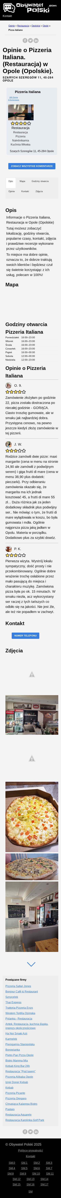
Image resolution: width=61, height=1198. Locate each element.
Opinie (11, 26)
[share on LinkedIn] (36, 42)
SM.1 (24, 1162)
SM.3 (49, 1162)
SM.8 (10, 1173)
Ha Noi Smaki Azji (16, 1033)
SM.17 (44, 1184)
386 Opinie (13, 97)
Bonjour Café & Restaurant (21, 991)
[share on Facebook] (25, 42)
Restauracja (23, 26)
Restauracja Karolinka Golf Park (24, 1120)
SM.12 (17, 1179)
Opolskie (36, 26)
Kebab (9, 1087)
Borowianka (12, 1049)
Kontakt (7, 16)
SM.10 (36, 1173)
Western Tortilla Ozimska (20, 1013)
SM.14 (44, 1179)
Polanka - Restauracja (18, 1018)
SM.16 (30, 1184)
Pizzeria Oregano (15, 1098)
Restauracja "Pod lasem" (20, 1071)
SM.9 (23, 1173)
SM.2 (37, 1162)
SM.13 (30, 1179)
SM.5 (24, 1168)
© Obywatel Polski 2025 (23, 1144)
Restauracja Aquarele (18, 1114)
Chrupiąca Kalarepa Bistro (21, 1103)
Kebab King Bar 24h (17, 1066)
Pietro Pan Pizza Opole (19, 1055)
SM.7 (49, 1168)
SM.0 (12, 1162)
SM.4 (12, 1168)
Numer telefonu (25, 635)
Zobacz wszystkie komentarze (32, 166)
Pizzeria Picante (15, 1093)
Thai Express (13, 1002)
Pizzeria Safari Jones (18, 986)
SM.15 (17, 1184)
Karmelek (11, 1038)
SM (30, 1191)
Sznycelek (11, 997)
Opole (45, 26)
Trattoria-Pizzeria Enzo (19, 1007)
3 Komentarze (13, 100)
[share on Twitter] (30, 42)
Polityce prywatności (30, 1150)
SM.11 (50, 1173)
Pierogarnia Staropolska (20, 1044)
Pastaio (10, 1109)
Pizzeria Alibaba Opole (19, 1076)
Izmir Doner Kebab (16, 1082)
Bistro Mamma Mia (16, 1060)
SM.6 (37, 1168)
